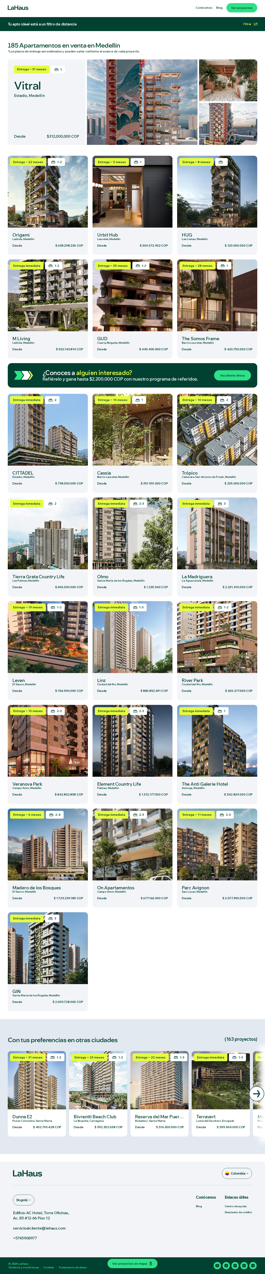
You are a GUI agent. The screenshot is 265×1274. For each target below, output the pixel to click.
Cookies (48, 1267)
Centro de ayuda (236, 1206)
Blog (199, 1206)
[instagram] (235, 1265)
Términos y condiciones (23, 1267)
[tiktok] (226, 1265)
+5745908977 (25, 1238)
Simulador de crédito (238, 1212)
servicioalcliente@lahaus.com (39, 1228)
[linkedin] (244, 1265)
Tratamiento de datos (73, 1267)
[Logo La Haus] (18, 7)
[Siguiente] (256, 1093)
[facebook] (253, 1265)
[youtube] (217, 1265)
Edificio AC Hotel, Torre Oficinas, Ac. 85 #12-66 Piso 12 (41, 1215)
